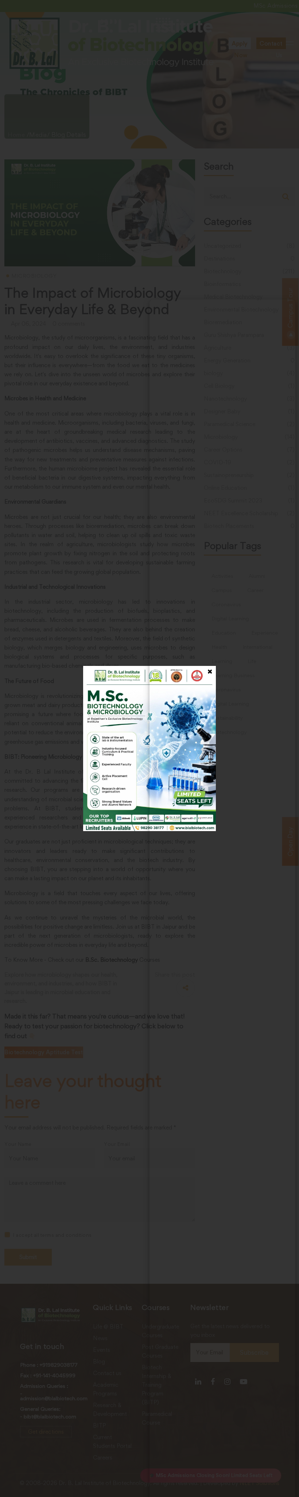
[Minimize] (285, 310)
